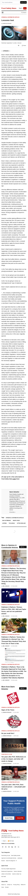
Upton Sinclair (21, 523)
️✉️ (3, 841)
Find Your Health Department (8, 868)
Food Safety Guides (15, 855)
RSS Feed (3, 876)
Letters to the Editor (6, 874)
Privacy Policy (16, 884)
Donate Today (8, 818)
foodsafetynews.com (6, 833)
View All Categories (10, 860)
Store (2, 887)
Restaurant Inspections (7, 871)
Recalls (3, 860)
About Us (3, 884)
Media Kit (23, 884)
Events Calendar (18, 871)
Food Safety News (15, 894)
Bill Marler (6, 586)
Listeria (4, 523)
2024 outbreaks (6, 520)
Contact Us (9, 884)
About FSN (20, 818)
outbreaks (19, 858)
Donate (7, 887)
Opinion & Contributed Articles (10, 17)
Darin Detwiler (7, 23)
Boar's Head (16, 520)
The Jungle (12, 523)
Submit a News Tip (16, 874)
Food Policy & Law (6, 754)
